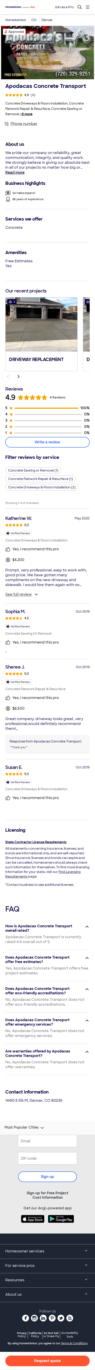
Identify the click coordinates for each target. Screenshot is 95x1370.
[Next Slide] (18, 376)
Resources (14, 1280)
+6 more (26, 114)
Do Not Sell (51, 1334)
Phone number (24, 123)
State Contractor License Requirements (35, 842)
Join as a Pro (64, 7)
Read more (15, 172)
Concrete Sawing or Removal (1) (33, 470)
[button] (41, 333)
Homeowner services (24, 1251)
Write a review (47, 442)
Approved (16, 32)
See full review (18, 594)
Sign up (47, 1176)
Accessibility (69, 1334)
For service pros (19, 1265)
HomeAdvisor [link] (15, 20)
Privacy (22, 1334)
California (35, 1334)
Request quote (47, 1360)
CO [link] (33, 20)
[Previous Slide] (8, 376)
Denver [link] (47, 20)
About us (13, 1294)
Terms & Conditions (74, 1343)
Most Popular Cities (21, 1127)
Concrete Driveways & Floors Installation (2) (42, 487)
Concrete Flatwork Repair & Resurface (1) (40, 479)
